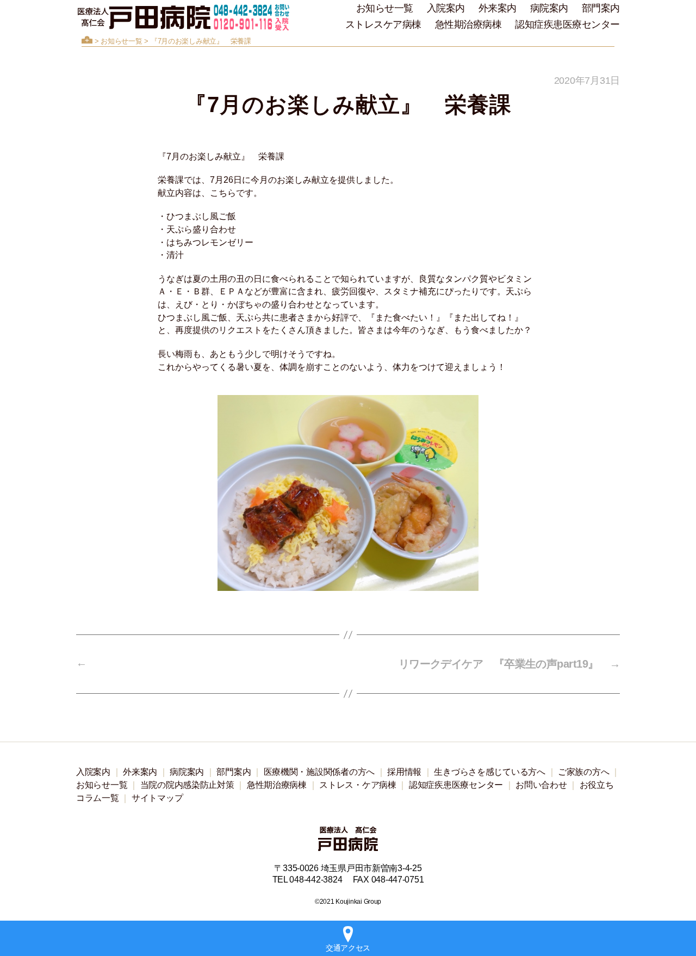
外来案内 (497, 8)
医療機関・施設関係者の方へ (319, 771)
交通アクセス (348, 947)
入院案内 (446, 8)
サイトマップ (157, 798)
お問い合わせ (541, 785)
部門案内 (601, 8)
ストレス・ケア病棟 (357, 785)
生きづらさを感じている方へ (489, 771)
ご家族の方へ (583, 771)
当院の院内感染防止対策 (187, 785)
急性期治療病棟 (468, 24)
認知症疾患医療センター (567, 24)
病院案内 (549, 8)
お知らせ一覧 (384, 8)
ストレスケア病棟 (383, 24)
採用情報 (404, 771)
